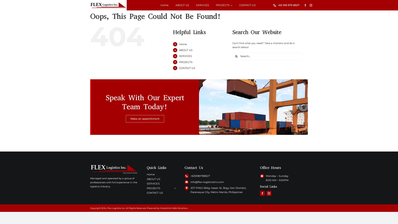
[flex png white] (114, 165)
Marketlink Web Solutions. (174, 208)
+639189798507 (200, 176)
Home (183, 44)
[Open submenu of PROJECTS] (174, 188)
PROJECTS (186, 62)
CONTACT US (187, 68)
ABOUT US (186, 50)
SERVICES (185, 56)
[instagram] (311, 5)
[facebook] (305, 5)
